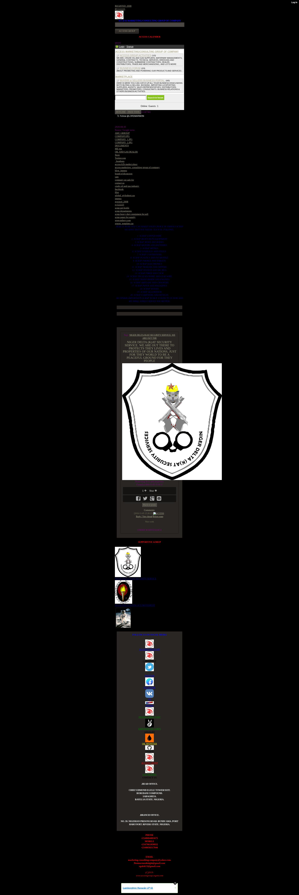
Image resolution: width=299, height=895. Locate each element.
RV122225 (120, 9)
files (117, 192)
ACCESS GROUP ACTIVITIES (135, 55)
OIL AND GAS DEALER (126, 151)
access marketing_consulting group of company (137, 167)
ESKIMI (149, 705)
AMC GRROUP (122, 133)
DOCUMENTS (122, 145)
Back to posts (149, 505)
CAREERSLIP (149, 661)
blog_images (121, 170)
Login (121, 46)
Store (117, 155)
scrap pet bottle (122, 208)
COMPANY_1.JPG (123, 139)
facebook (119, 189)
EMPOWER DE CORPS (149, 729)
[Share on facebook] (138, 499)
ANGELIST (149, 732)
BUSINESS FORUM (130, 68)
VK (149, 699)
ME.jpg (118, 148)
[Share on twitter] (145, 499)
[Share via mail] (159, 499)
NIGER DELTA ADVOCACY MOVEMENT (135, 605)
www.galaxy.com (123, 220)
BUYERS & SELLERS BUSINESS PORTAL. (142, 80)
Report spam (158, 516)
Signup (129, 46)
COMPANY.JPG (122, 136)
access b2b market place (126, 164)
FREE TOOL (134, 112)
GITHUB (149, 751)
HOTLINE (121, 112)
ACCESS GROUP (149, 763)
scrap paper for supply (125, 217)
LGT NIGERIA (149, 774)
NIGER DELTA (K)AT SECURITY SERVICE (135, 578)
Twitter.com (120, 158)
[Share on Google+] (152, 499)
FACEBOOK (149, 687)
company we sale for (124, 180)
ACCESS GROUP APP (149, 649)
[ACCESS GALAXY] (123, 617)
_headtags (119, 161)
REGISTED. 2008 (123, 6)
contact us (119, 183)
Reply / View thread (144, 516)
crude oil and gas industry (127, 186)
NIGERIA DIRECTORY (150, 717)
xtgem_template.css (124, 223)
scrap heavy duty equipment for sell (131, 214)
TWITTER (150, 675)
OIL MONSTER (149, 743)
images (118, 198)
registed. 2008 (121, 201)
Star (152, 490)
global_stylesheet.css (125, 195)
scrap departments (123, 211)
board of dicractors (123, 173)
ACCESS (160, 513)
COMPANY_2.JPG (123, 142)
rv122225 (119, 204)
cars (117, 176)
